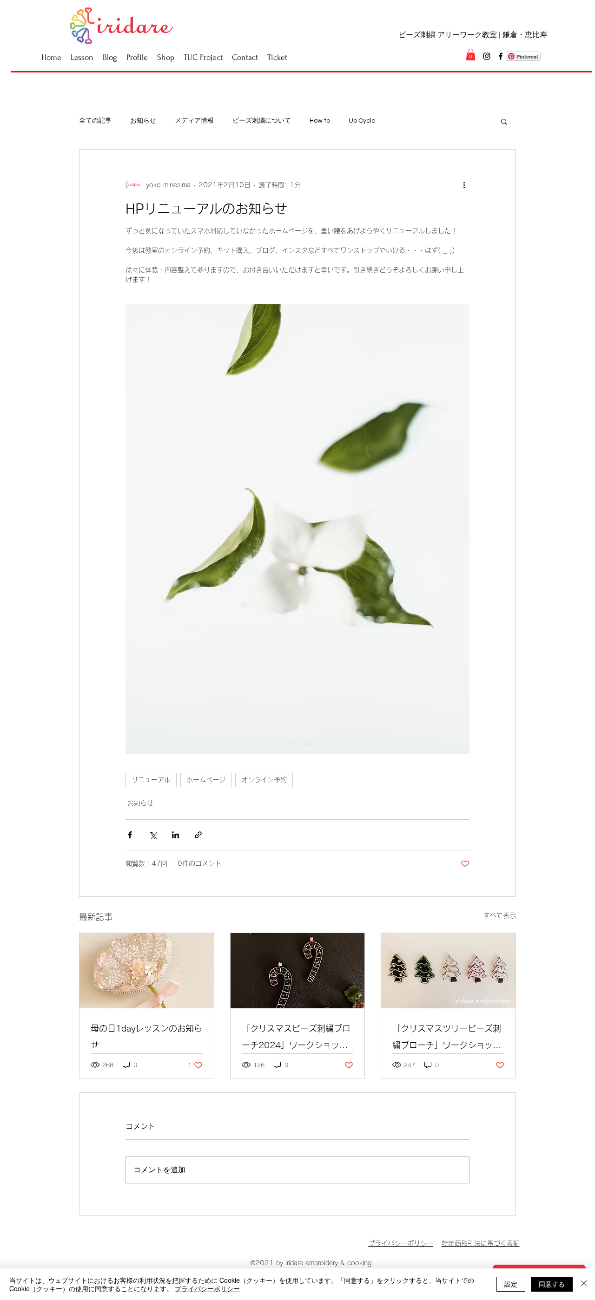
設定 (510, 1283)
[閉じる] (583, 1284)
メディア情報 (194, 121)
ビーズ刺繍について (261, 121)
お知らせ (143, 121)
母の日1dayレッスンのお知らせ (146, 1036)
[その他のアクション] (463, 184)
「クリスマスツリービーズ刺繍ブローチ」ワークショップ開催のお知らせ (446, 1038)
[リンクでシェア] (198, 834)
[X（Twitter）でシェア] (152, 834)
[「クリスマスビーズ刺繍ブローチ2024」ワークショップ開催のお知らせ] (298, 970)
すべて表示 (499, 915)
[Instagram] (486, 56)
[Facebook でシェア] (130, 834)
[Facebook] (500, 56)
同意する (552, 1283)
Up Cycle (362, 121)
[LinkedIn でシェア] (175, 834)
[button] (471, 54)
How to (320, 121)
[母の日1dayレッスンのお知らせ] (146, 970)
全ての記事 (95, 121)
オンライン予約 (264, 780)
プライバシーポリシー (207, 1288)
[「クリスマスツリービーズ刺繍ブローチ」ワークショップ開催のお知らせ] (448, 970)
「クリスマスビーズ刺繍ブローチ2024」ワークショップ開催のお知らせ (296, 1038)
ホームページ (205, 780)
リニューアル (151, 780)
